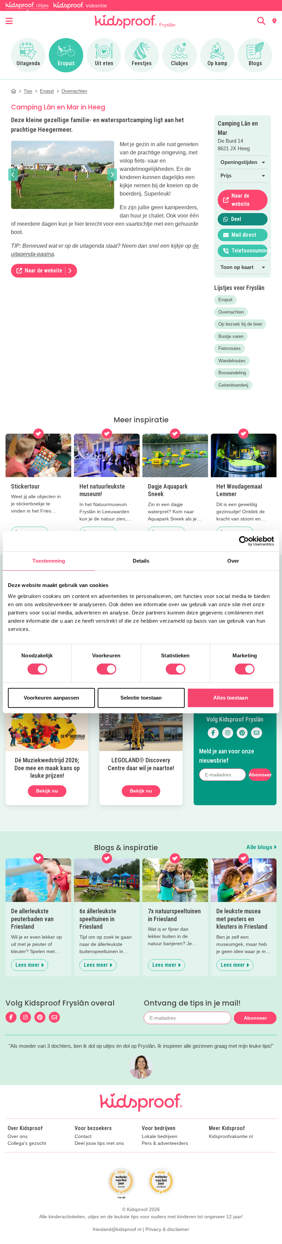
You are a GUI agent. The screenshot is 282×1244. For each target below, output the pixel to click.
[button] (13, 174)
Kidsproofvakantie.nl (231, 1136)
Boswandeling (232, 372)
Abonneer (260, 774)
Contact (83, 1136)
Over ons (18, 1136)
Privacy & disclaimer (167, 1229)
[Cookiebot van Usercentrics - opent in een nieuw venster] (244, 541)
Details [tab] (141, 561)
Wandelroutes (232, 360)
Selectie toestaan (141, 698)
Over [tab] (233, 561)
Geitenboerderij (233, 385)
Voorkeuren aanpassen (51, 698)
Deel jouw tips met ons (99, 1143)
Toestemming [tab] (48, 561)
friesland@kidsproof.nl (117, 1229)
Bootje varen (230, 336)
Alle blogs (260, 847)
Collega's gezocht (27, 1143)
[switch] (106, 669)
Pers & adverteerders (165, 1143)
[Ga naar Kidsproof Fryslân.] (13, 91)
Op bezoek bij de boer (240, 324)
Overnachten (231, 312)
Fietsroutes (229, 348)
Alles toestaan (230, 698)
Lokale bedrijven (159, 1136)
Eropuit (225, 299)
